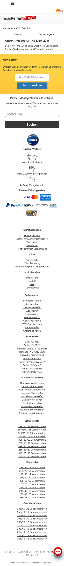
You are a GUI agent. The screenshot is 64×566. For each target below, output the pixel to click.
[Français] (61, 11)
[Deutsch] (58, 11)
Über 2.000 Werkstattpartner (32, 173)
